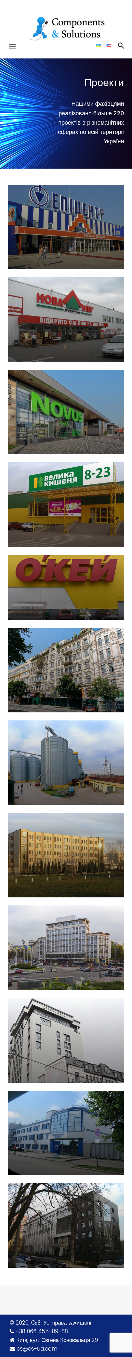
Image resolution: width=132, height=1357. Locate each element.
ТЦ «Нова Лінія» (55, 319)
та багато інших (55, 1225)
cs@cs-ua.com (37, 1349)
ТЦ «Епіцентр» (53, 227)
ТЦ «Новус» (48, 412)
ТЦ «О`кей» (47, 587)
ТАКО (37, 763)
